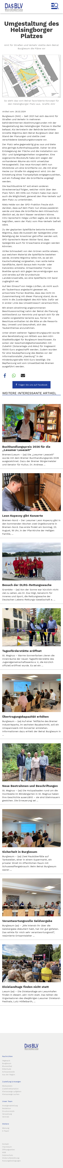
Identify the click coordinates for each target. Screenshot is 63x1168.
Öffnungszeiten (8, 1150)
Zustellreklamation (10, 1089)
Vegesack (6, 1061)
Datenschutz (7, 1155)
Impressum (7, 1147)
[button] (4, 375)
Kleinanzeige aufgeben (11, 1091)
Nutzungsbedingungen (11, 1161)
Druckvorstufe (8, 1111)
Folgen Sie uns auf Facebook (32, 385)
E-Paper (5, 1131)
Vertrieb (5, 1117)
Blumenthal (7, 1066)
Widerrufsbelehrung (10, 1158)
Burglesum (6, 1063)
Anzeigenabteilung (10, 1106)
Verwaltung (7, 1114)
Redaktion (6, 1108)
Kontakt (5, 1144)
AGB (4, 1152)
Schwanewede (8, 1072)
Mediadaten (7, 1086)
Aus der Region (8, 1075)
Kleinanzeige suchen (10, 1094)
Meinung (5, 1128)
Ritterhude (6, 1069)
